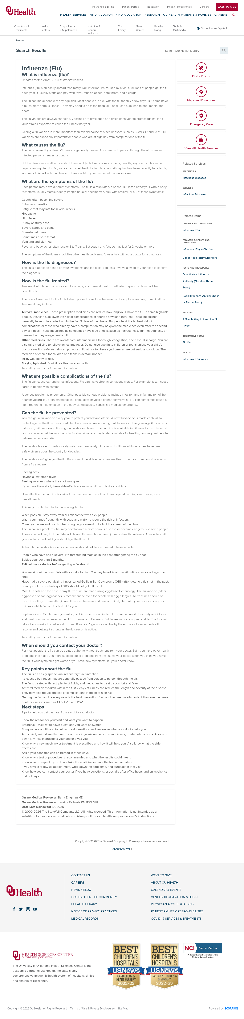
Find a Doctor (101, 15)
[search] (190, 50)
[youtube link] (34, 909)
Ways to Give (161, 875)
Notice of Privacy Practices (94, 911)
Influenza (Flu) (191, 230)
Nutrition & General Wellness (94, 30)
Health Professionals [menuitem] (179, 6)
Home (20, 40)
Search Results (31, 50)
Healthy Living (158, 28)
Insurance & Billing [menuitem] (103, 6)
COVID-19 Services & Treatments (176, 919)
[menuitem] (233, 17)
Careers (221, 15)
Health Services (73, 15)
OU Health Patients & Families (187, 15)
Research (152, 15)
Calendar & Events (166, 890)
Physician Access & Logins (172, 904)
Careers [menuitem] (204, 6)
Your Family (122, 28)
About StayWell (121, 849)
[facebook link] (14, 909)
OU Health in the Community (94, 897)
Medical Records (85, 919)
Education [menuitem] (153, 6)
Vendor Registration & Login (174, 897)
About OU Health (164, 883)
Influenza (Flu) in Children (198, 249)
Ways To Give (227, 6)
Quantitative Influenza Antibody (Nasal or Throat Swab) (198, 281)
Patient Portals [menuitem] (130, 6)
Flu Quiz (188, 342)
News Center (140, 28)
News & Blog (81, 890)
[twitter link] (21, 909)
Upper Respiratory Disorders (200, 257)
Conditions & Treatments (21, 28)
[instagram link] (27, 909)
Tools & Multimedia (179, 28)
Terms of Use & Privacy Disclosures (92, 1008)
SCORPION (231, 1008)
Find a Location (128, 15)
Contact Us (80, 875)
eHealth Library (84, 904)
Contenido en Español (214, 28)
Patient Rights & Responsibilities (177, 911)
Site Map (122, 1008)
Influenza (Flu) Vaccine (196, 359)
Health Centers (45, 28)
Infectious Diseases (194, 177)
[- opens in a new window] (43, 955)
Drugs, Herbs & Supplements (69, 28)
